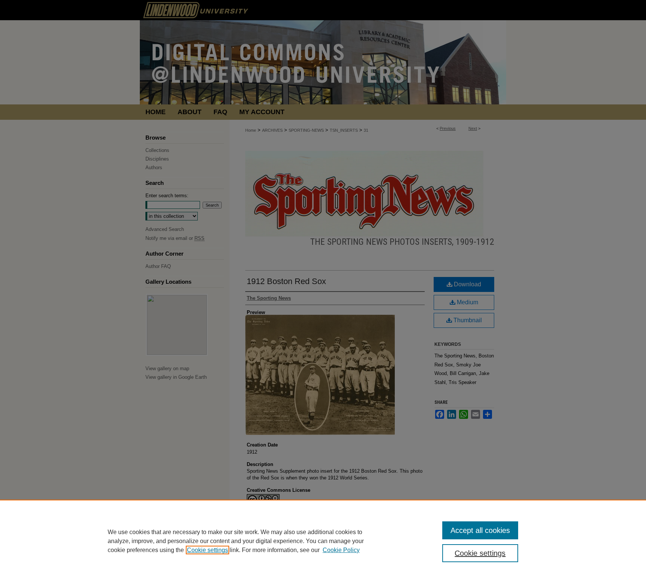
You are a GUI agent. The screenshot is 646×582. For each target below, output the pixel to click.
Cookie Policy (341, 550)
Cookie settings (207, 550)
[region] (323, 541)
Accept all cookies (480, 530)
